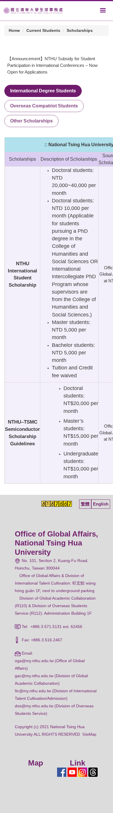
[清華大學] (33, 10)
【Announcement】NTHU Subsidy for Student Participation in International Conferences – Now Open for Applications (52, 65)
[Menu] (103, 10)
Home (14, 30)
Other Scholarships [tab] (31, 120)
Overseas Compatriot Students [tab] (44, 105)
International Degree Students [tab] (43, 90)
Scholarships (80, 30)
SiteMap (89, 734)
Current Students (43, 30)
